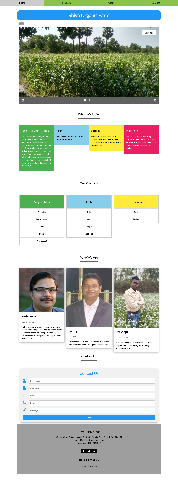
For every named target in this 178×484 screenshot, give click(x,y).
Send (89, 417)
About (111, 2)
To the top (91, 451)
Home (22, 2)
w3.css (94, 466)
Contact (156, 2)
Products (66, 2)
